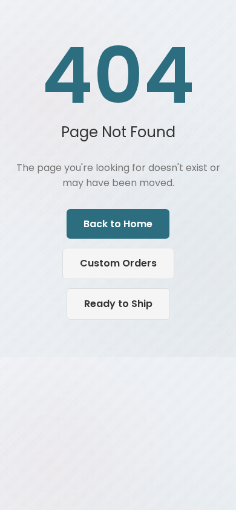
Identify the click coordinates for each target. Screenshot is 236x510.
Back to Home (118, 224)
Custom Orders (118, 263)
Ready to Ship (118, 304)
